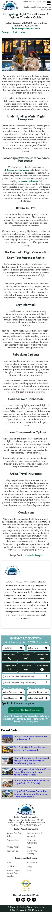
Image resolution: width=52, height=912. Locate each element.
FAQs (29, 847)
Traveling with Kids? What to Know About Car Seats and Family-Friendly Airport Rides (32, 772)
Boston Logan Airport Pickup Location (13, 873)
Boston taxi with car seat (34, 834)
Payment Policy (13, 840)
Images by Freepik (33, 555)
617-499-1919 (39, 1)
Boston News (19, 32)
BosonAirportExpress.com (18, 170)
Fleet (29, 870)
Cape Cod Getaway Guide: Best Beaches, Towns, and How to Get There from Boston (31, 794)
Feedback (11, 866)
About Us (11, 862)
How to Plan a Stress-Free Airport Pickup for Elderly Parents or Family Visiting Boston (31, 761)
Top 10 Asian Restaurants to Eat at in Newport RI (30, 738)
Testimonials (12, 851)
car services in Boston (28, 181)
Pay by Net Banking (32, 852)
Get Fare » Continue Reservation (25, 710)
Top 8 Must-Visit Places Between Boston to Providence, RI (30, 748)
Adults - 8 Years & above (11, 688)
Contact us (32, 862)
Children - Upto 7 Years (36, 688)
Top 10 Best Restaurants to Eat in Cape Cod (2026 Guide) (31, 782)
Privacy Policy (13, 847)
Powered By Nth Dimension (29, 910)
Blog (29, 866)
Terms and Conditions (32, 841)
